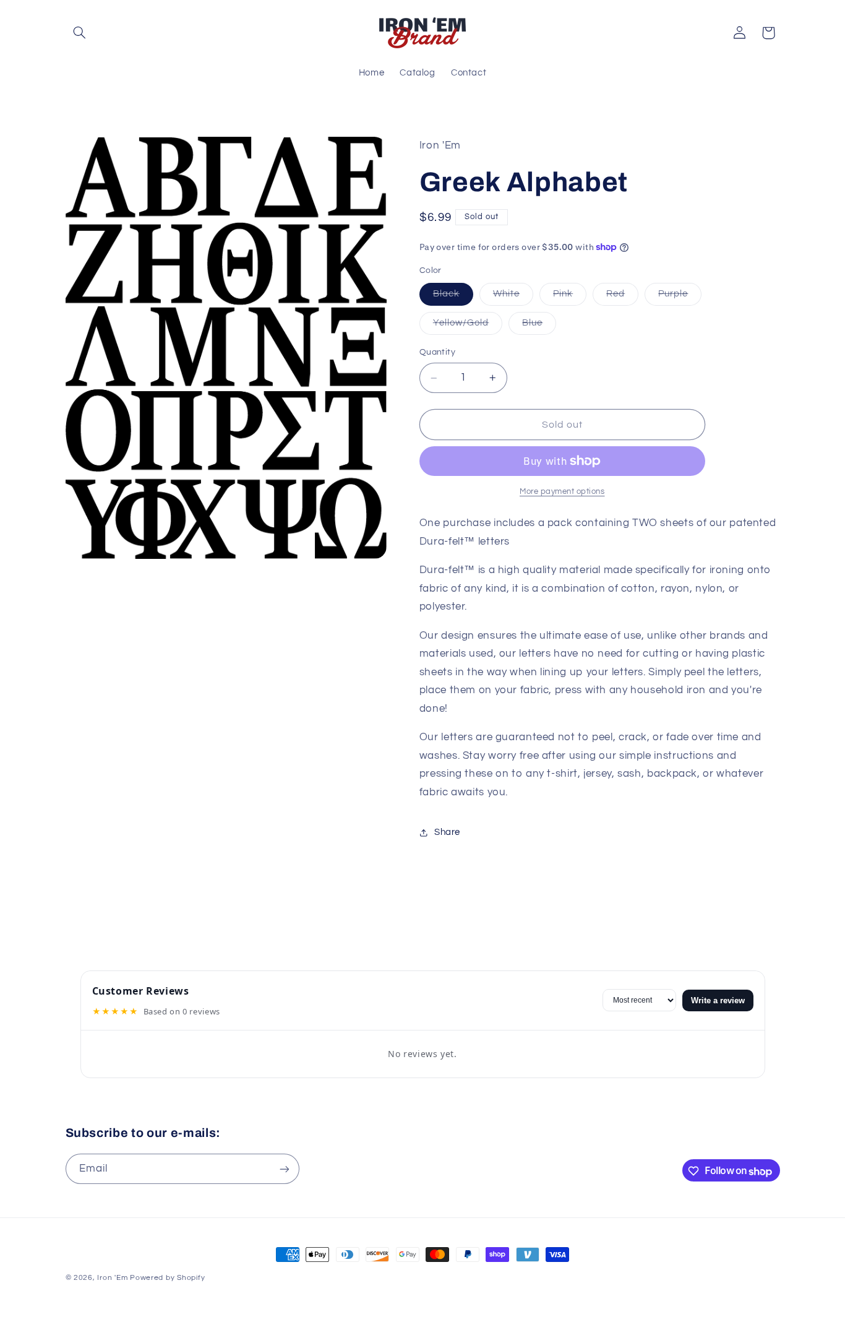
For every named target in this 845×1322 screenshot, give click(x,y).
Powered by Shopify (167, 1277)
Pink (569, 297)
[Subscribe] (284, 1169)
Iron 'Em (112, 1277)
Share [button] (447, 832)
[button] (80, 33)
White (513, 297)
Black (453, 297)
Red (622, 297)
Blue (539, 326)
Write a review (718, 1000)
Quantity (437, 352)
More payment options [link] (562, 492)
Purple (679, 297)
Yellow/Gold (468, 326)
